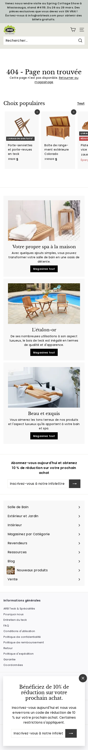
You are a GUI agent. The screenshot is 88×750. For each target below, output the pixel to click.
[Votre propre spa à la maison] (44, 220)
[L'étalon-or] (44, 303)
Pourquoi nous (13, 614)
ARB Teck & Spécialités (19, 609)
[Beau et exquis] (44, 387)
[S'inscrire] (71, 733)
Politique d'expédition (18, 654)
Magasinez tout (44, 269)
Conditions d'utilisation (19, 631)
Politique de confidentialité (22, 637)
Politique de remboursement (23, 642)
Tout (81, 103)
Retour (8, 648)
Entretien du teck (15, 620)
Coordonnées (13, 665)
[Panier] (73, 30)
